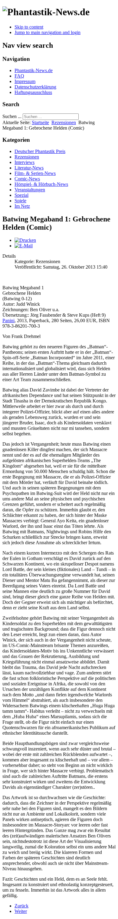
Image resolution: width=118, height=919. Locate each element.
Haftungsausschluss (33, 92)
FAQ (19, 75)
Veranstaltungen (30, 189)
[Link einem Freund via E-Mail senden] (24, 245)
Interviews (24, 162)
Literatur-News (29, 167)
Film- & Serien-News (35, 173)
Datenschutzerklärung (35, 86)
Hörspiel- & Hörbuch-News (41, 184)
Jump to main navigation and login (47, 32)
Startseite (40, 122)
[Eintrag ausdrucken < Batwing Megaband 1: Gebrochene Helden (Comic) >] (25, 240)
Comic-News (27, 178)
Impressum (25, 81)
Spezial (21, 195)
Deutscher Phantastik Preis (40, 151)
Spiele (20, 200)
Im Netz (22, 206)
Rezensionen (63, 122)
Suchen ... (11, 116)
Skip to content (29, 27)
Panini (8, 320)
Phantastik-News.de (34, 70)
